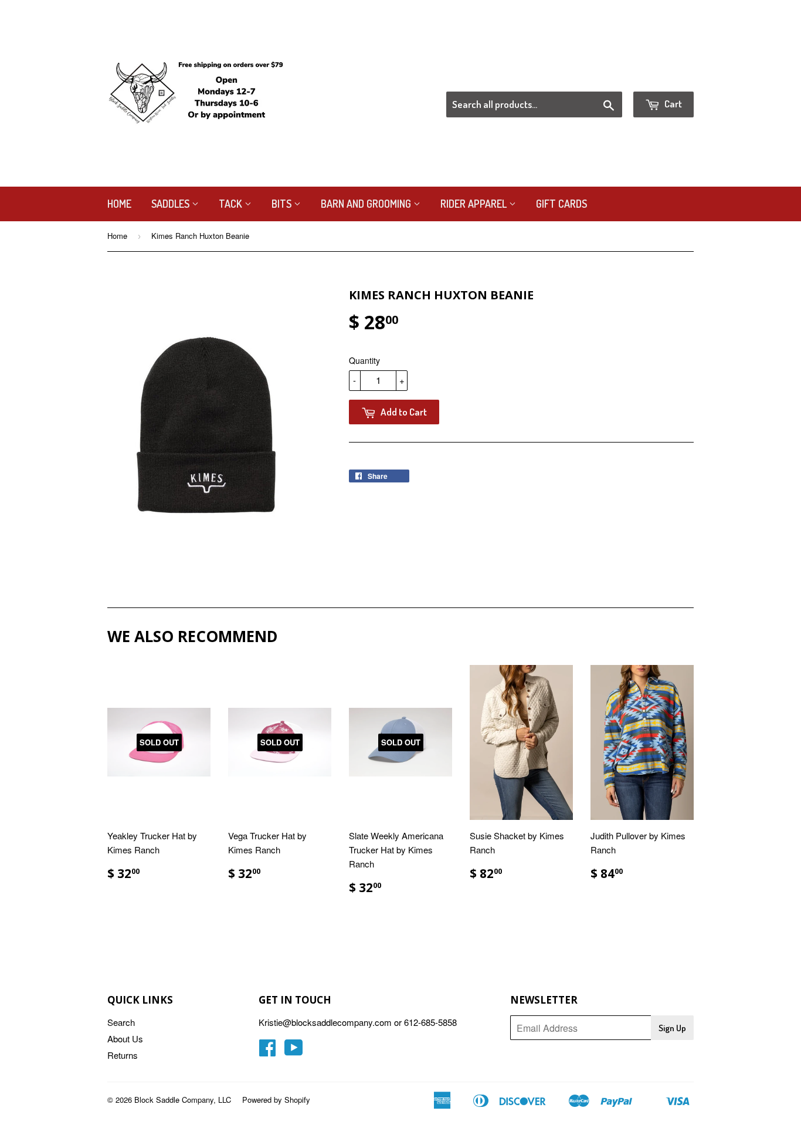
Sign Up (672, 1028)
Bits (282, 203)
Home (119, 203)
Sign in (597, 77)
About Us (125, 1038)
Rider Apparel (474, 203)
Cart (672, 103)
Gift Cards (561, 203)
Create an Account (660, 77)
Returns (122, 1055)
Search (121, 1022)
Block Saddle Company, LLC (182, 1099)
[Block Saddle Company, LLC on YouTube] (293, 1051)
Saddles (171, 203)
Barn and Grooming (367, 203)
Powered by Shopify (276, 1099)
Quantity (364, 360)
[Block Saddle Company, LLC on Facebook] (267, 1051)
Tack (232, 203)
